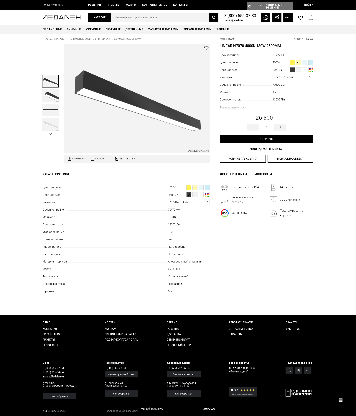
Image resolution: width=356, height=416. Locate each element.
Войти (308, 5)
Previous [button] (50, 70)
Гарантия (173, 328)
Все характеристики (232, 107)
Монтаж (110, 328)
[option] (50, 81)
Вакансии (236, 334)
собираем (152, 408)
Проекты (49, 339)
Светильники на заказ (120, 334)
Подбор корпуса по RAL (121, 339)
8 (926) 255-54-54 (53, 372)
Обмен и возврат (178, 339)
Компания (50, 328)
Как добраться (59, 396)
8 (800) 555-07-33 (240, 15)
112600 (227, 39)
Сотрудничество (241, 328)
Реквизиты (50, 345)
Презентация (51, 334)
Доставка (174, 334)
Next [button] (50, 134)
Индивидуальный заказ (267, 149)
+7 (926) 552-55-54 (178, 368)
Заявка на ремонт (184, 374)
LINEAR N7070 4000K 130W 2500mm (250, 46)
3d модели (293, 328)
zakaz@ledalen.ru (235, 20)
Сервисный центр (179, 345)
